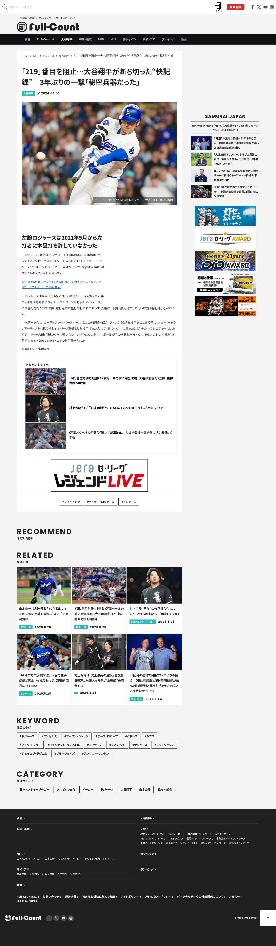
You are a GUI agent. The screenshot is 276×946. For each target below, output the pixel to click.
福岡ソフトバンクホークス (199, 838)
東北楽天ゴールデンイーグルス (181, 843)
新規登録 (235, 7)
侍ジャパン (129, 39)
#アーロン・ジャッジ (76, 736)
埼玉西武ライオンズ (239, 843)
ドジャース (48, 56)
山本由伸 (145, 789)
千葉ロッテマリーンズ (151, 843)
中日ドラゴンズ (175, 838)
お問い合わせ (51, 897)
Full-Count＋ (46, 39)
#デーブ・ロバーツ (107, 736)
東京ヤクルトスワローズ (152, 838)
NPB (101, 39)
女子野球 (62, 874)
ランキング (168, 39)
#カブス (149, 736)
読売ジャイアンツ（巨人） (153, 833)
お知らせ (234, 897)
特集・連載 (85, 39)
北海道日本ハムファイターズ (230, 838)
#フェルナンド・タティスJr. (64, 745)
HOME (25, 56)
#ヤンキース (139, 745)
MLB (113, 39)
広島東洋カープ (222, 833)
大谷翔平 (67, 39)
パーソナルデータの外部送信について (200, 897)
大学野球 (34, 874)
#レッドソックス (164, 745)
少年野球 (75, 874)
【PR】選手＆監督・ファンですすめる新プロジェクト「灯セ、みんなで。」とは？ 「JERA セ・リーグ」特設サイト (61, 284)
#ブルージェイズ (64, 753)
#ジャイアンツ (71, 502)
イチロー (87, 789)
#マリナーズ (94, 745)
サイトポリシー (129, 897)
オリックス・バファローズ (213, 843)
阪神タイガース (176, 833)
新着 (28, 39)
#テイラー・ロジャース (100, 502)
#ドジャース (128, 502)
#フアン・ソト (117, 745)
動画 (184, 39)
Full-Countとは (27, 897)
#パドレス (131, 736)
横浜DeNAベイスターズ (199, 833)
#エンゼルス (49, 736)
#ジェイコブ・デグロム (33, 753)
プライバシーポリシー (157, 897)
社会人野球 (48, 874)
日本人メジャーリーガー (34, 789)
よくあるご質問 (26, 901)
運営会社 (70, 897)
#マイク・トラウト (30, 745)
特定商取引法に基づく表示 (98, 897)
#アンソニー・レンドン (95, 753)
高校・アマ (149, 39)
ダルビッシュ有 (66, 789)
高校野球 (21, 874)
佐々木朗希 (165, 789)
